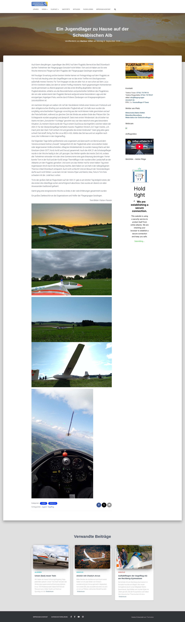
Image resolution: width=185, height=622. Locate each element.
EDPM (74, 616)
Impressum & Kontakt (103, 9)
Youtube (79, 616)
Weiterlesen (50, 591)
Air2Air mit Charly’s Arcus (88, 576)
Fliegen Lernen (88, 9)
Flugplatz (54, 9)
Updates (36, 9)
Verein (44, 9)
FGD (71, 616)
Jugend (43, 503)
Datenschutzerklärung (59, 617)
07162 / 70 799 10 (143, 93)
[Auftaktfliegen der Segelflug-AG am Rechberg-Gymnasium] (134, 557)
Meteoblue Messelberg (133, 115)
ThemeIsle (150, 617)
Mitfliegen (76, 9)
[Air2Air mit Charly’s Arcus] (92, 557)
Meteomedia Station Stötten (135, 113)
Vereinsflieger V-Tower (141, 102)
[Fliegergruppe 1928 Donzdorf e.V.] (39, 3)
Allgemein (38, 572)
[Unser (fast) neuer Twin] (50, 557)
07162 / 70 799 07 (147, 95)
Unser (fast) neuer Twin (45, 576)
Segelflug (53, 503)
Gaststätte (66, 9)
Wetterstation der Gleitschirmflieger (138, 117)
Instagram (83, 616)
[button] (47, 9)
